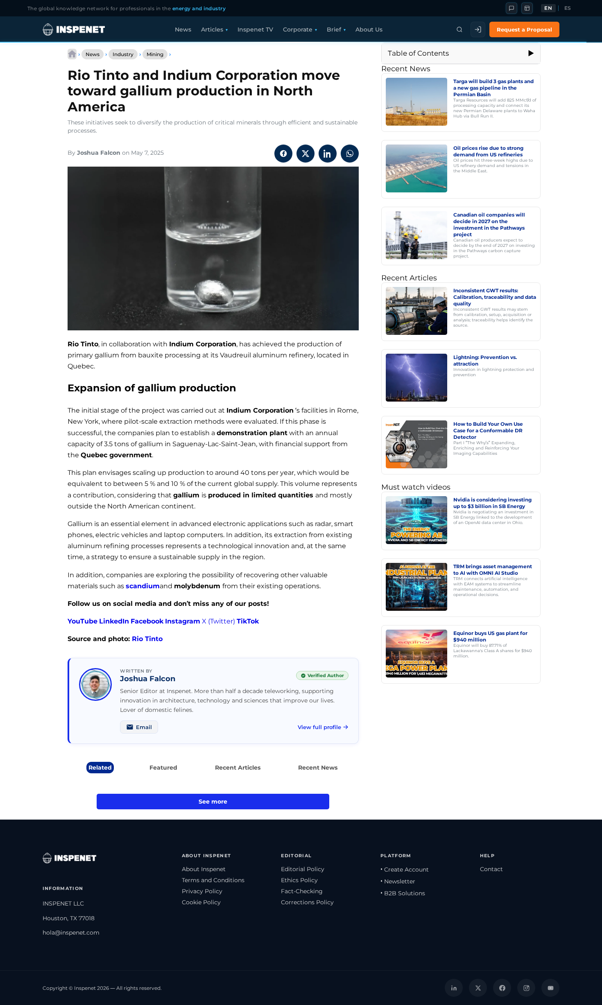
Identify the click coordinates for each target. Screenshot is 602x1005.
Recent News (317, 767)
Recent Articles (237, 767)
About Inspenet (204, 869)
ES (567, 8)
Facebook (147, 621)
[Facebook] (502, 988)
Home (72, 54)
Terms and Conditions (213, 880)
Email (144, 727)
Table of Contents (418, 53)
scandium (143, 586)
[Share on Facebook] (283, 154)
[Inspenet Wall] (527, 8)
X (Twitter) (218, 621)
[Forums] (511, 8)
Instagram (182, 621)
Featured (163, 767)
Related (100, 767)
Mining (155, 54)
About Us (368, 29)
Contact (491, 869)
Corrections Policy (307, 902)
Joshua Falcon (98, 152)
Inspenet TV (255, 29)
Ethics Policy (299, 880)
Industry (123, 54)
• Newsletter (397, 881)
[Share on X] (305, 154)
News (183, 29)
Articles (212, 29)
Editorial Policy (302, 869)
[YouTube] (550, 988)
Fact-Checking (302, 891)
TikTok (248, 621)
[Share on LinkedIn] (328, 154)
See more (213, 801)
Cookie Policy (201, 902)
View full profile (319, 727)
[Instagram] (526, 988)
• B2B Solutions (402, 893)
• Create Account (404, 869)
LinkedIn (114, 621)
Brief (334, 29)
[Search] (459, 29)
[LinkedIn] (454, 988)
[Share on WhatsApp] (350, 154)
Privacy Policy (202, 891)
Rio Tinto (147, 639)
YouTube (82, 621)
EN (548, 8)
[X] (478, 988)
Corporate (297, 29)
